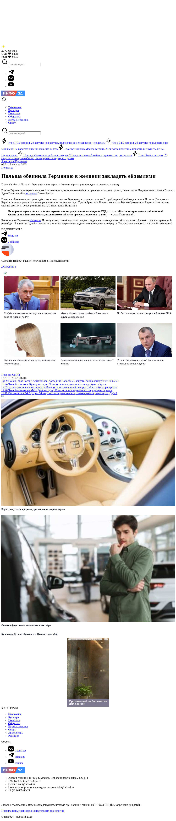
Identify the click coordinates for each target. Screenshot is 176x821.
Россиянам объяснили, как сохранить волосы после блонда (29, 362)
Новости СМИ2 (10, 374)
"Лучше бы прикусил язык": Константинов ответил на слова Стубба (140, 362)
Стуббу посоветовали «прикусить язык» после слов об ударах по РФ (30, 315)
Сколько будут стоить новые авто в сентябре (26, 625)
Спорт (12, 729)
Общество (14, 723)
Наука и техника (18, 726)
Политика (7, 167)
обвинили (35, 220)
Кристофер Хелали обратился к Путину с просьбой (29, 634)
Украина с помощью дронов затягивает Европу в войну (87, 362)
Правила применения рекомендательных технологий (32, 810)
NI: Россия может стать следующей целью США (144, 313)
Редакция (13, 735)
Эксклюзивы (15, 732)
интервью (31, 193)
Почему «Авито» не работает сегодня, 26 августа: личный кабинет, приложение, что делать (77, 155)
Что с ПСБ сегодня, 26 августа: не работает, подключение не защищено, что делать (56, 142)
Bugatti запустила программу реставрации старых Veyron (33, 509)
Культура (13, 717)
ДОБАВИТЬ (8, 266)
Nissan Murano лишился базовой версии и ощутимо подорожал (84, 315)
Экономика (14, 714)
